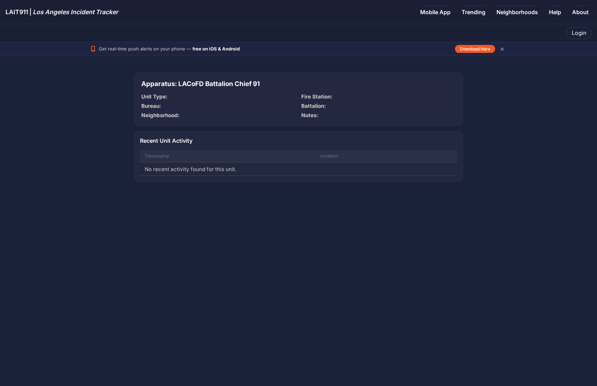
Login (579, 32)
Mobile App (435, 12)
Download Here (475, 48)
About (580, 12)
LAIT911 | (62, 12)
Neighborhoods (517, 12)
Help (555, 12)
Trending (473, 12)
